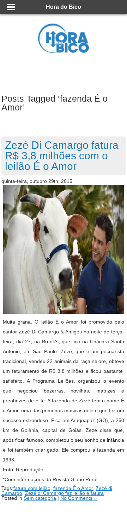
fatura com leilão (31, 488)
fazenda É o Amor (73, 488)
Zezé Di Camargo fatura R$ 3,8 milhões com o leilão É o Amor (62, 155)
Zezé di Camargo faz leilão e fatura (64, 493)
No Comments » (78, 498)
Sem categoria (40, 498)
